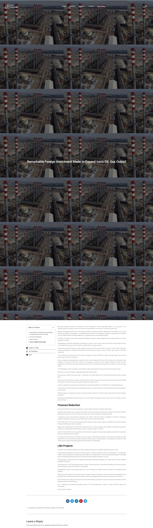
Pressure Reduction (36, 337)
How (30, 355)
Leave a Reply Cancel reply (38, 342)
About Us (72, 6)
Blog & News (101, 6)
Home (64, 6)
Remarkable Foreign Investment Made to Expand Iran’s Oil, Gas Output (41, 333)
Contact (91, 6)
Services (81, 6)
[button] (146, 6)
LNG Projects (34, 339)
